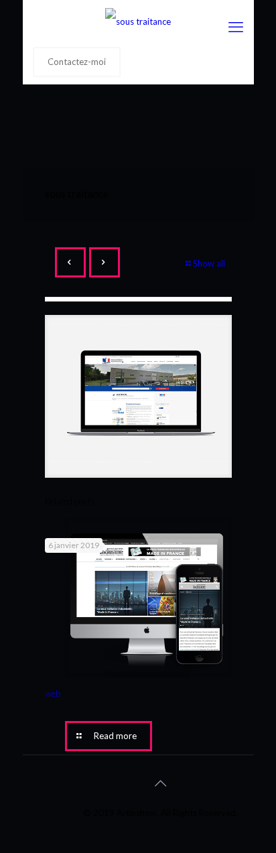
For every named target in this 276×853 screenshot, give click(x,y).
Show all (209, 263)
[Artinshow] (138, 20)
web (52, 693)
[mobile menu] (235, 26)
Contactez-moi (77, 61)
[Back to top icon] (160, 783)
